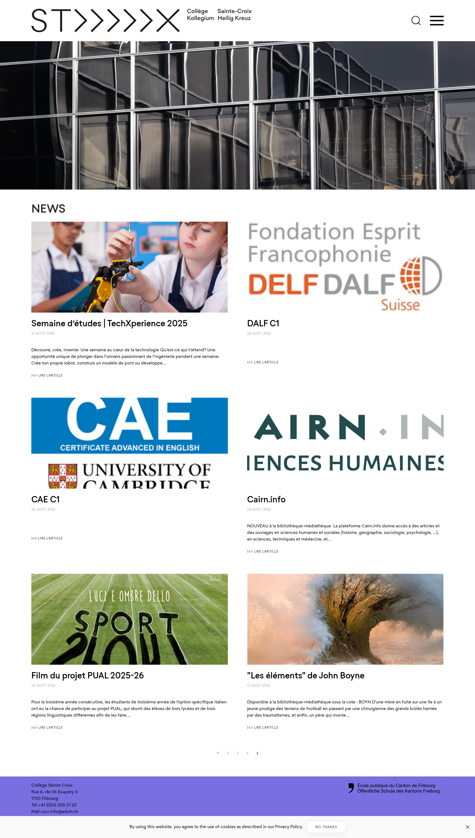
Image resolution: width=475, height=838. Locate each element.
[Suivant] (257, 753)
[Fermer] (468, 827)
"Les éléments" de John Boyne (305, 675)
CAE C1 (45, 499)
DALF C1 (263, 323)
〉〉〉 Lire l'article (47, 375)
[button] (416, 20)
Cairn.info (266, 499)
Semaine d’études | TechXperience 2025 (109, 323)
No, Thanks (326, 827)
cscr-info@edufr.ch (59, 811)
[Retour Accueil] (141, 20)
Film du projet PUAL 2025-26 (87, 675)
